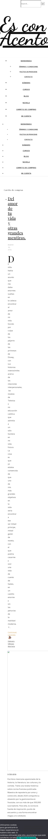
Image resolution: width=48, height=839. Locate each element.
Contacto (28, 77)
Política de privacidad (28, 72)
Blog (26, 96)
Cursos (26, 89)
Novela (26, 103)
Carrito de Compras (26, 109)
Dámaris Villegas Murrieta (11, 643)
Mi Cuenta (26, 116)
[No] (37, 838)
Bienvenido (26, 61)
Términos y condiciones (28, 67)
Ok (18, 838)
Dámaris (26, 83)
